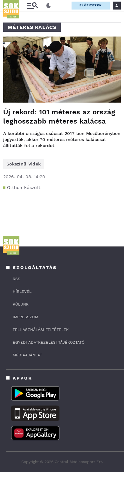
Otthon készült (23, 187)
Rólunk (21, 304)
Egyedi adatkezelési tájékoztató (49, 342)
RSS (16, 279)
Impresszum (25, 317)
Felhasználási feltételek (41, 329)
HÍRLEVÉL (22, 291)
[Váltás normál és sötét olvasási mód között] (48, 6)
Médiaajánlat (27, 355)
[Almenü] (32, 5)
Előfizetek (90, 5)
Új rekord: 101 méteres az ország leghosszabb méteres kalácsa (59, 116)
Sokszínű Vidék (23, 163)
